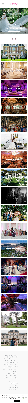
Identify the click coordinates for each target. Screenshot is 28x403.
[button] (3, 4)
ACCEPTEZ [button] (17, 400)
